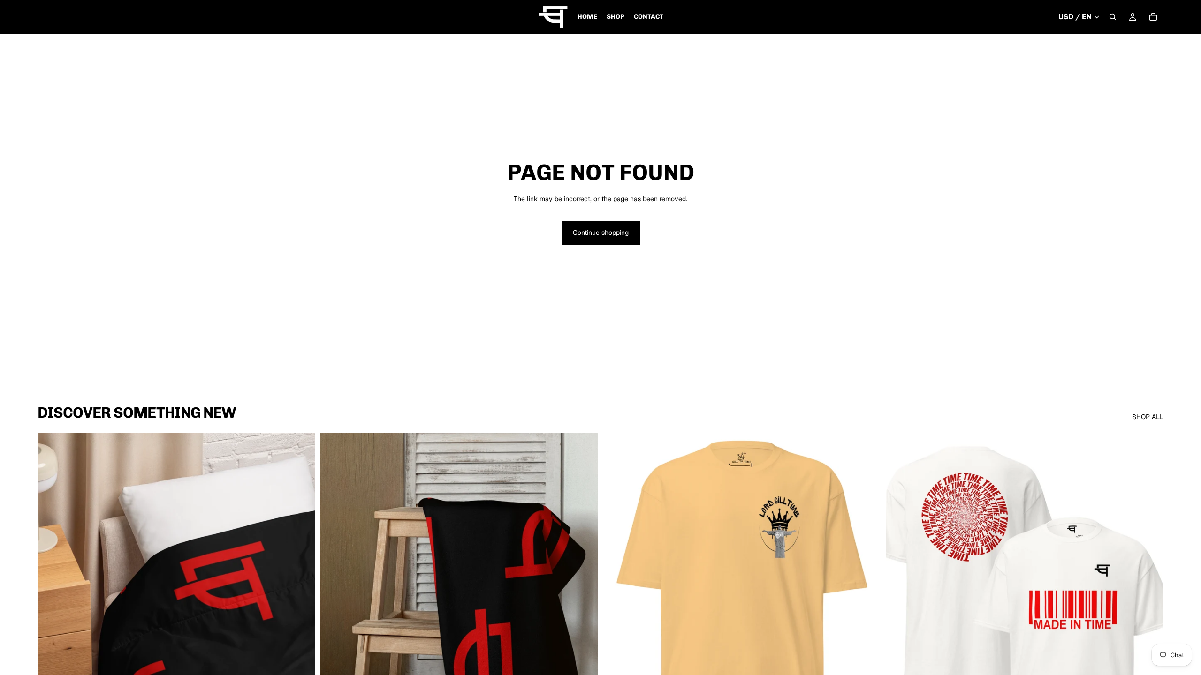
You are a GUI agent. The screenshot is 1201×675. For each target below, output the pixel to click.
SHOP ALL (1147, 416)
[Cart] (1153, 17)
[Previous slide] (52, 606)
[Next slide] (301, 606)
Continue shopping (601, 232)
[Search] (1112, 17)
